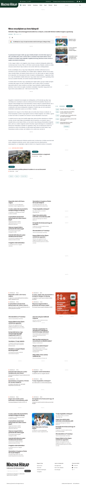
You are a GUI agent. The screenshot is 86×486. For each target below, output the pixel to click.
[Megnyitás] (21, 5)
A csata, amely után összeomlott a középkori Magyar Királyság (73, 49)
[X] (81, 1)
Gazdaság (35, 5)
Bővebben (66, 126)
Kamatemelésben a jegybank (41, 154)
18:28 (57, 109)
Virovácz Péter (24, 176)
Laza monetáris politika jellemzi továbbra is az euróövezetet (27, 169)
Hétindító (11, 176)
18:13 (57, 111)
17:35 (57, 122)
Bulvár (55, 5)
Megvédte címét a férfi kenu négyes (72, 40)
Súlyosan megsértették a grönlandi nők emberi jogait (68, 119)
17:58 (57, 115)
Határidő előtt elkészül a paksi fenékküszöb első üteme (66, 123)
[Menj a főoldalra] (9, 4)
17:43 (57, 119)
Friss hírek (24, 1)
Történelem (60, 52)
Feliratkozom (27, 471)
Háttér (41, 5)
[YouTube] (79, 1)
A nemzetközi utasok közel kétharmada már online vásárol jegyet (73, 58)
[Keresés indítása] (77, 5)
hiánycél (17, 176)
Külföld (29, 5)
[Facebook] (77, 1)
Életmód (50, 5)
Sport (45, 5)
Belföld (24, 5)
